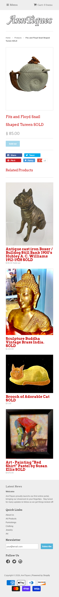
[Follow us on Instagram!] (20, 562)
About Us (10, 515)
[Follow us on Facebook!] (8, 562)
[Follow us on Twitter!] (14, 562)
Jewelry (9, 530)
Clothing (9, 526)
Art (7, 534)
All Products (11, 519)
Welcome (10, 491)
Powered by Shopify (41, 575)
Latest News (14, 486)
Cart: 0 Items (45, 5)
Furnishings (11, 522)
